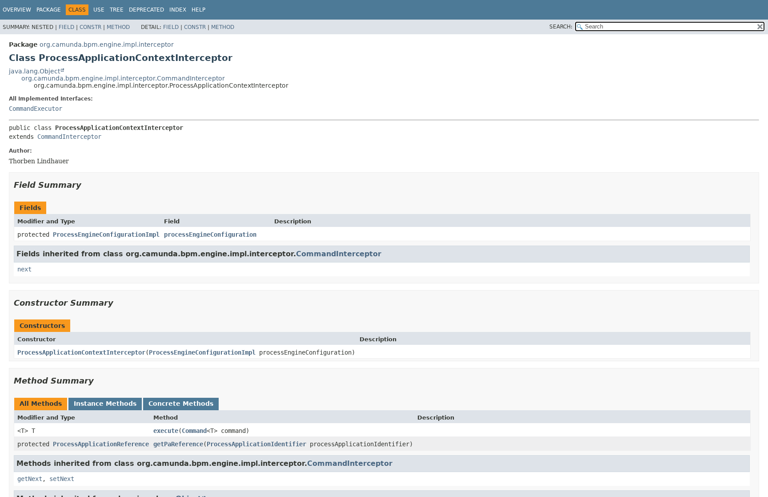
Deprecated (146, 10)
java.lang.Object (34, 71)
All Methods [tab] (41, 403)
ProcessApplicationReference (101, 444)
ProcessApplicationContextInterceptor (81, 352)
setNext (61, 478)
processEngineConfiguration (210, 234)
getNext (29, 478)
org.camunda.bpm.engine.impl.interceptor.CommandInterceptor (123, 78)
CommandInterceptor (69, 136)
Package (48, 10)
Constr (90, 27)
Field (66, 27)
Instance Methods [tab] (105, 403)
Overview (17, 10)
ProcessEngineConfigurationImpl (106, 234)
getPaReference (178, 444)
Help (198, 10)
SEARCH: (560, 27)
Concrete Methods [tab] (180, 403)
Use (98, 10)
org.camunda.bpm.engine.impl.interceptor (107, 44)
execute (165, 430)
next (24, 269)
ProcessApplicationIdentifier (256, 444)
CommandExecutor (35, 108)
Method (118, 27)
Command (194, 430)
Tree (117, 10)
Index (177, 10)
